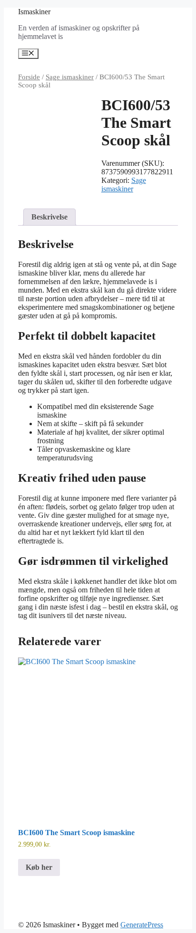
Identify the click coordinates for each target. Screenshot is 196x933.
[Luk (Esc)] (164, 10)
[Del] (143, 10)
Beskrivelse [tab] (49, 217)
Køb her (39, 867)
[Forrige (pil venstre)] (16, 466)
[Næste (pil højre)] (179, 466)
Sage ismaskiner (70, 77)
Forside (29, 77)
